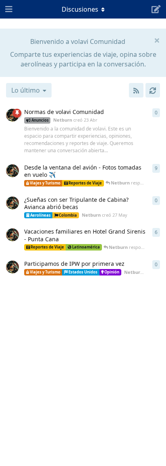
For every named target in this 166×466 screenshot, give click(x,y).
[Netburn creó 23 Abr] (12, 115)
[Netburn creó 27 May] (12, 203)
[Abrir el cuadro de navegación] (8, 9)
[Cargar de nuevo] (152, 90)
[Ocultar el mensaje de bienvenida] (156, 40)
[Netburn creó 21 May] (12, 267)
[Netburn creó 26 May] (12, 170)
